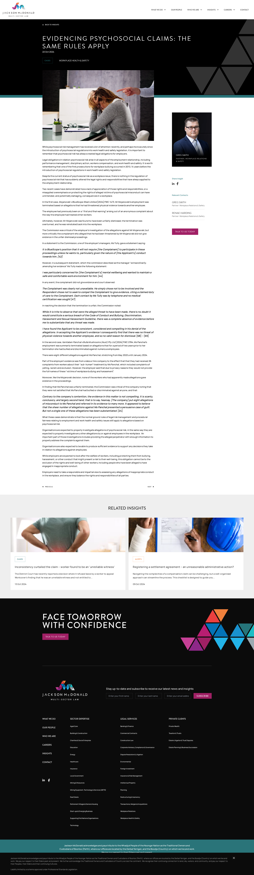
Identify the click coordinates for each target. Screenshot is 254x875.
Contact (244, 9)
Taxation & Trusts (175, 733)
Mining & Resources (77, 783)
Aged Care (74, 726)
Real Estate (74, 797)
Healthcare (74, 762)
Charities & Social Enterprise (80, 740)
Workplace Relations (127, 811)
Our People (176, 9)
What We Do (157, 9)
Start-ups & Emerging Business (81, 811)
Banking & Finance (127, 726)
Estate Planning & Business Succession (183, 747)
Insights (211, 9)
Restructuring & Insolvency (130, 797)
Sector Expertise (79, 718)
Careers (228, 9)
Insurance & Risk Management (131, 776)
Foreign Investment (127, 769)
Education (74, 747)
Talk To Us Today (185, 231)
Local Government (76, 776)
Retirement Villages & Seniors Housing (84, 804)
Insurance (73, 769)
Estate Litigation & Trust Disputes (181, 740)
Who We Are (193, 9)
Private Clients (177, 718)
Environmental (125, 762)
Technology (74, 825)
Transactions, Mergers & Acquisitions (133, 804)
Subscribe (202, 696)
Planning (123, 790)
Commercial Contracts (128, 733)
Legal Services (128, 718)
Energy (72, 754)
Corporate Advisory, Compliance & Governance (137, 747)
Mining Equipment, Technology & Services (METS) (88, 790)
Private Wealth (174, 726)
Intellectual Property (127, 783)
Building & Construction (78, 733)
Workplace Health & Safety (130, 818)
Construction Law (126, 740)
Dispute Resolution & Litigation (131, 754)
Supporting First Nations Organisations (84, 818)
